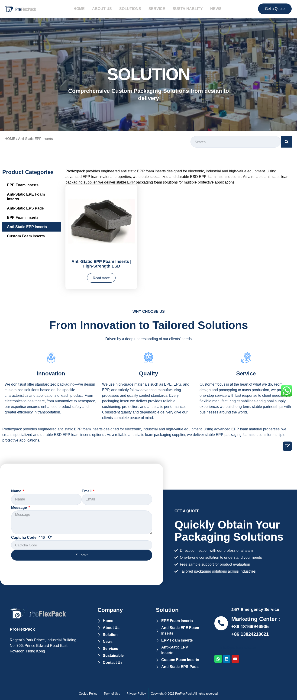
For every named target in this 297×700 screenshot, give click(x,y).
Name (16, 491)
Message (19, 508)
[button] (275, 8)
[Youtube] (235, 659)
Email (87, 491)
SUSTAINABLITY (188, 9)
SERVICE (156, 9)
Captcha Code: (31, 537)
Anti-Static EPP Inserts (27, 227)
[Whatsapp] (218, 659)
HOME (79, 9)
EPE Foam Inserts (23, 185)
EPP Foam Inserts (23, 217)
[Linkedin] (226, 659)
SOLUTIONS (130, 9)
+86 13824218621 (250, 634)
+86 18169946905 (250, 626)
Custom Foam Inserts (26, 236)
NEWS (216, 9)
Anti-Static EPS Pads (25, 208)
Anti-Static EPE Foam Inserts (26, 196)
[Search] (286, 142)
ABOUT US (102, 9)
